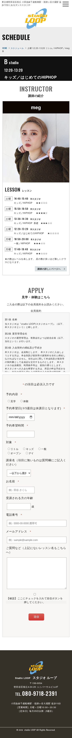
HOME (4, 48)
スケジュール (17, 48)
